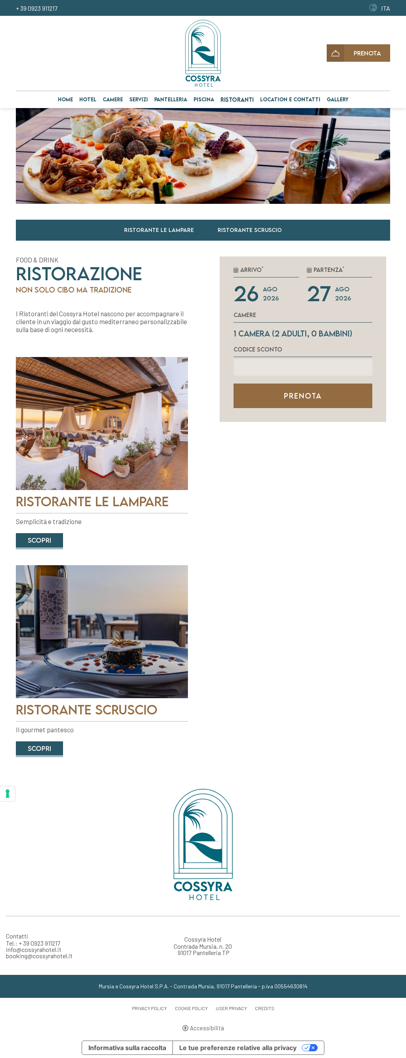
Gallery (338, 99)
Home (65, 99)
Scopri (39, 540)
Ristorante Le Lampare (159, 229)
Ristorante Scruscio (250, 229)
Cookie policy (191, 1008)
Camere (113, 99)
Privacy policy (149, 1008)
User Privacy (231, 1008)
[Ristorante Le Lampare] (102, 423)
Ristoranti (237, 99)
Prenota (367, 53)
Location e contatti (290, 99)
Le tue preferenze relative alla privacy (238, 1048)
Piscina (203, 99)
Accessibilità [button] (207, 1027)
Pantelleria (170, 99)
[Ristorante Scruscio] (102, 630)
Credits (264, 1008)
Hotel (87, 99)
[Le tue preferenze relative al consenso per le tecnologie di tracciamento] (7, 793)
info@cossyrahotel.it (33, 949)
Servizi (138, 99)
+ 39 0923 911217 (36, 8)
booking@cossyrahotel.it (39, 956)
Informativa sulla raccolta (127, 1048)
